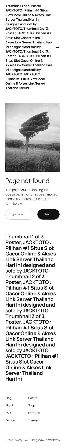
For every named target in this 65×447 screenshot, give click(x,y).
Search (48, 214)
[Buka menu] (57, 47)
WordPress (53, 440)
